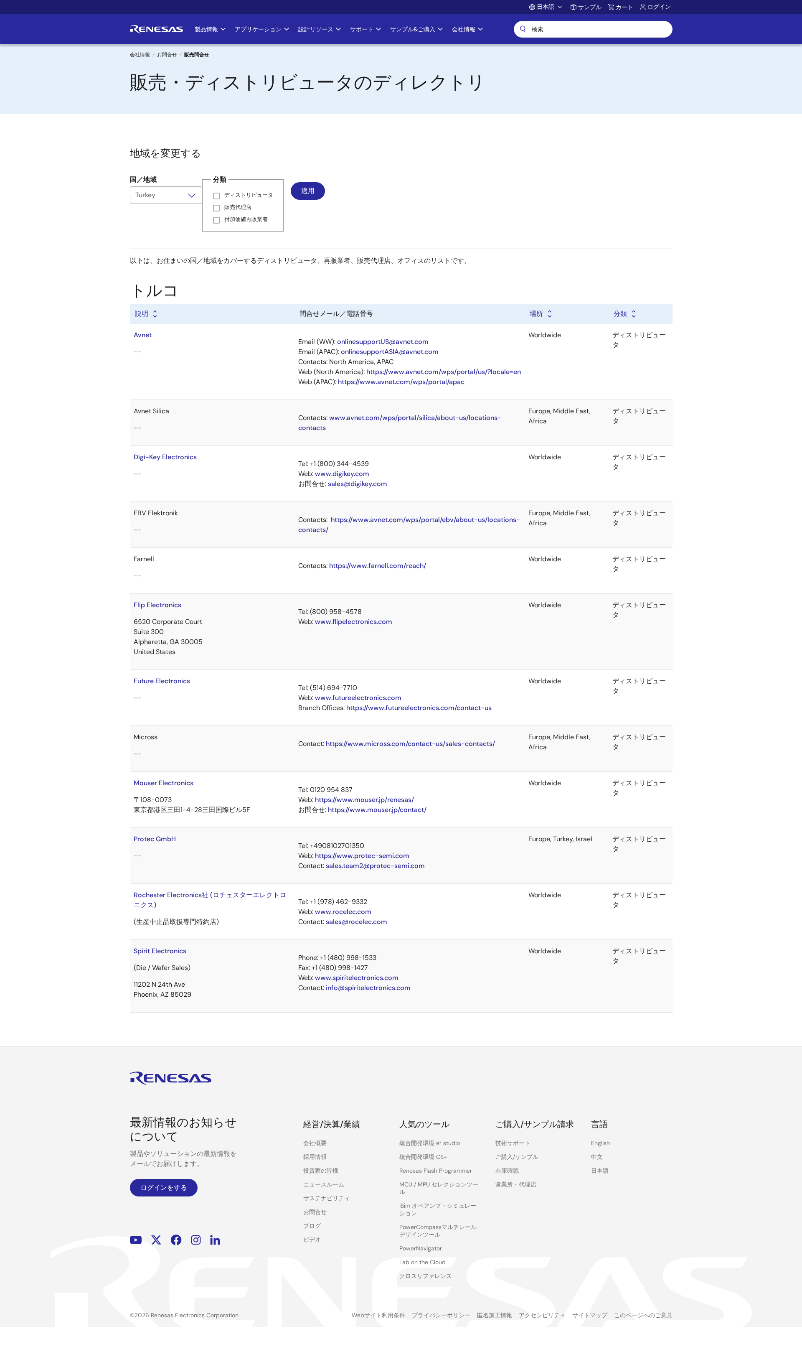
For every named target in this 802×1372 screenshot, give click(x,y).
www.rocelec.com (343, 911)
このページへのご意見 (643, 1315)
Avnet (143, 335)
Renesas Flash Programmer (435, 1170)
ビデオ (312, 1239)
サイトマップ (589, 1315)
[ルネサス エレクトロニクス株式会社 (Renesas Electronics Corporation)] (156, 29)
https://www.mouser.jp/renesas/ (364, 799)
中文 (597, 1157)
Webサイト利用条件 (378, 1315)
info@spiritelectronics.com (368, 987)
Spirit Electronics (160, 951)
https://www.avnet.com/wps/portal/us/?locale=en (443, 371)
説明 (141, 313)
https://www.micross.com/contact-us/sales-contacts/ (410, 743)
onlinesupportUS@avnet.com (383, 341)
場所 (536, 313)
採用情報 (315, 1157)
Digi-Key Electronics (165, 457)
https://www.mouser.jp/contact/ (377, 809)
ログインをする (163, 1187)
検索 (593, 29)
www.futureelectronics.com (358, 697)
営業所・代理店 (515, 1184)
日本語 (600, 1170)
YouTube (136, 1239)
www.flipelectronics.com (353, 621)
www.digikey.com (342, 473)
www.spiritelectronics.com (356, 977)
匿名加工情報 (494, 1315)
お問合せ (167, 54)
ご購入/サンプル (516, 1157)
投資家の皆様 (320, 1170)
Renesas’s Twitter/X (156, 1239)
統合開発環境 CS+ (423, 1157)
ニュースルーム (323, 1184)
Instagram (196, 1239)
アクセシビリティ (542, 1315)
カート (624, 7)
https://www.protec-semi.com (362, 855)
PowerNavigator (420, 1248)
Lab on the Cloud (422, 1262)
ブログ (312, 1225)
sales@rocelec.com (356, 921)
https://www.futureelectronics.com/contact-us (419, 707)
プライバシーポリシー (441, 1315)
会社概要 (315, 1143)
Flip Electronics (157, 605)
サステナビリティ (326, 1198)
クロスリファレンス (425, 1276)
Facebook (176, 1239)
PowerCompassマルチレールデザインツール (438, 1230)
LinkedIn (215, 1239)
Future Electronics (162, 681)
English (600, 1143)
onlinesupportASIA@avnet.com (390, 351)
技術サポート (512, 1143)
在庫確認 (507, 1170)
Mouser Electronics (163, 783)
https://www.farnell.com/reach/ (377, 565)
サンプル (590, 7)
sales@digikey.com (357, 483)
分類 (620, 313)
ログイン (659, 6)
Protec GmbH (155, 839)
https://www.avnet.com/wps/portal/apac (401, 381)
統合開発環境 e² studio (429, 1143)
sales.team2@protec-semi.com (375, 865)
